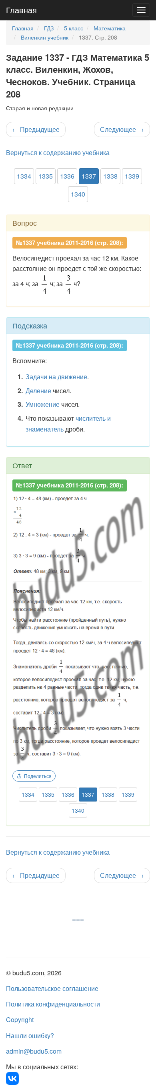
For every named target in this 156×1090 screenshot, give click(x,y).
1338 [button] (110, 176)
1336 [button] (67, 176)
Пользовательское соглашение (52, 988)
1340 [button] (78, 194)
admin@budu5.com (34, 1051)
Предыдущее (36, 129)
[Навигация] (141, 10)
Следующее (122, 129)
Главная (21, 10)
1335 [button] (45, 176)
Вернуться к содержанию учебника (58, 152)
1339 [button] (132, 176)
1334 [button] (24, 176)
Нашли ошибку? (30, 1035)
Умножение (43, 404)
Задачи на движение (56, 376)
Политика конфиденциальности (53, 1003)
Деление (38, 390)
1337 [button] (89, 176)
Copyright (20, 1019)
